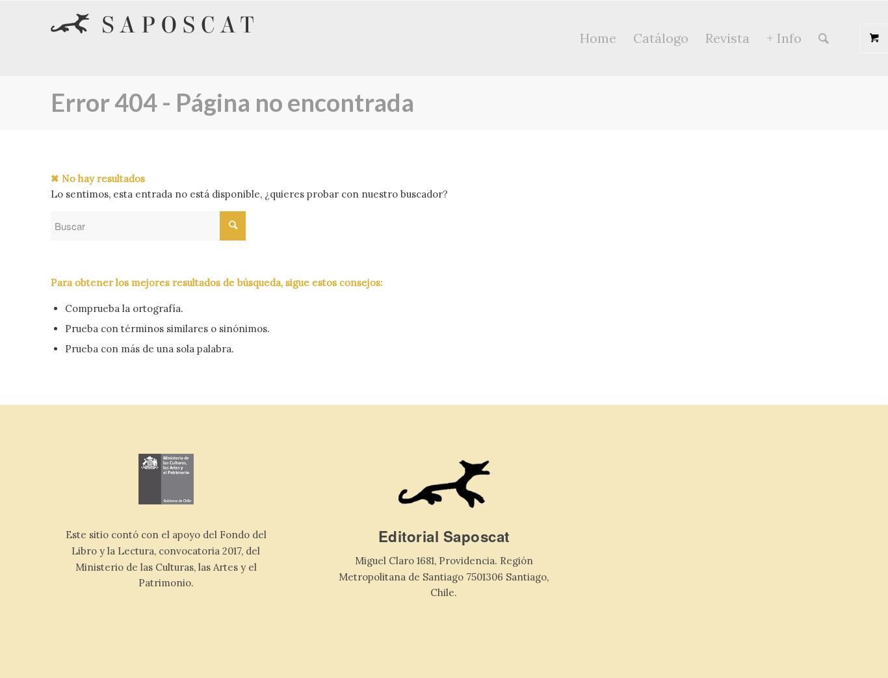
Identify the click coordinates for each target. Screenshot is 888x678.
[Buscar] (823, 38)
